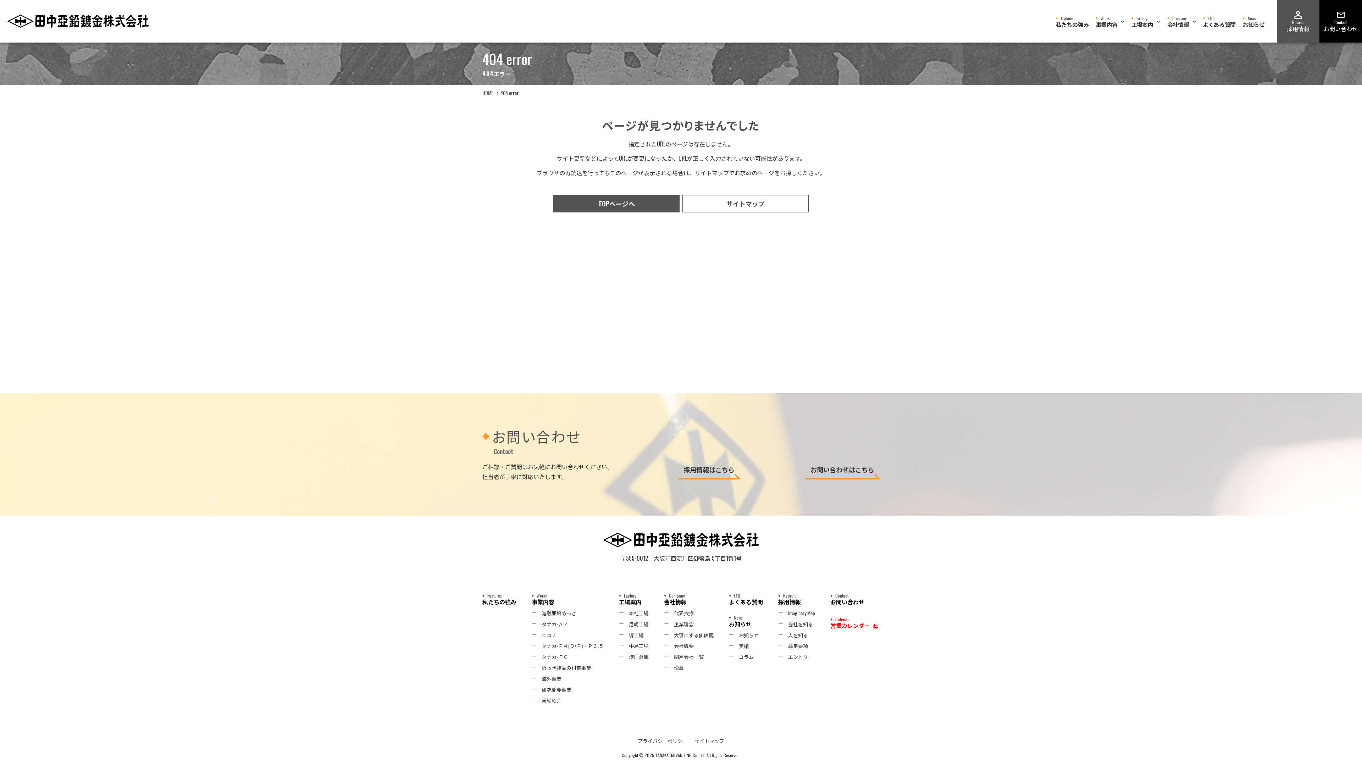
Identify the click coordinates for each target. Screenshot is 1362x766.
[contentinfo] (681, 641)
